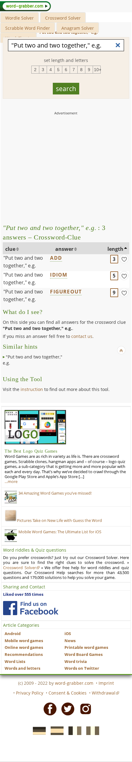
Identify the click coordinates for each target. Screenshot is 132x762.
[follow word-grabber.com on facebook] (30, 608)
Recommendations (24, 654)
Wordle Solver (19, 18)
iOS (67, 633)
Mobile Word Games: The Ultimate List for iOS (59, 531)
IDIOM (58, 274)
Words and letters (22, 668)
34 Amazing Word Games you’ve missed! (54, 493)
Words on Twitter (81, 668)
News (70, 640)
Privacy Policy (29, 693)
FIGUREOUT (66, 291)
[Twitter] (66, 708)
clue (10, 249)
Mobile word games (24, 640)
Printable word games (86, 647)
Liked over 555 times (23, 594)
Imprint (106, 683)
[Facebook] (48, 708)
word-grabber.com (74, 683)
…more (11, 481)
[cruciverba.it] (91, 730)
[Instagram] (84, 708)
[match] (124, 258)
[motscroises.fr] (73, 730)
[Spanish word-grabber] (55, 730)
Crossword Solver (63, 18)
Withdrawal (103, 693)
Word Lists (15, 661)
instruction (32, 389)
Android (13, 633)
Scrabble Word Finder (27, 28)
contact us (81, 336)
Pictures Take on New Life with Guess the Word (59, 520)
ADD (56, 258)
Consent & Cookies (68, 693)
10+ (97, 69)
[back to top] (121, 350)
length (115, 249)
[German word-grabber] (37, 730)
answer (64, 249)
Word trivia (75, 661)
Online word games (24, 647)
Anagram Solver (77, 28)
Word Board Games (83, 654)
